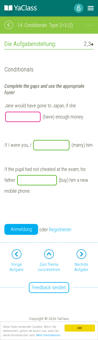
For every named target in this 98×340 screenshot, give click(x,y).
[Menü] (90, 8)
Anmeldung (21, 229)
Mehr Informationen (48, 335)
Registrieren (60, 229)
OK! (79, 328)
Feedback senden (49, 287)
